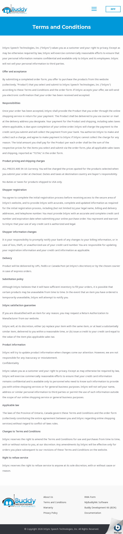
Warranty (48, 507)
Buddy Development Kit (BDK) (100, 507)
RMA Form (90, 496)
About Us (48, 496)
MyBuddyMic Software (96, 502)
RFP (113, 9)
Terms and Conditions (54, 502)
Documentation (92, 512)
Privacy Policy (50, 512)
